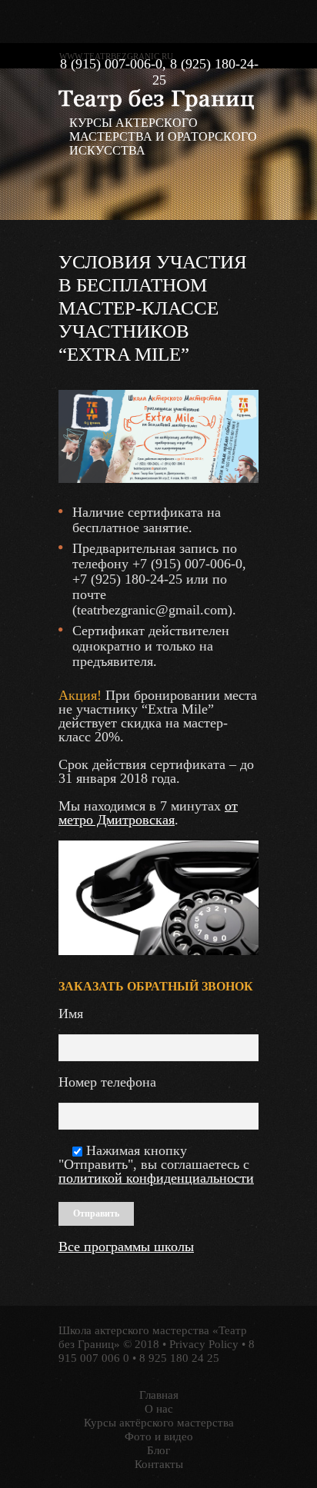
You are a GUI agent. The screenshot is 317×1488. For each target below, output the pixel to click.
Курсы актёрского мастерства (159, 1422)
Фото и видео (159, 1436)
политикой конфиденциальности (156, 1178)
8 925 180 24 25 (179, 1358)
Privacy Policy (204, 1344)
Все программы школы (126, 1246)
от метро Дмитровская (148, 812)
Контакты (159, 1464)
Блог (158, 1450)
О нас (159, 1409)
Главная (159, 1395)
